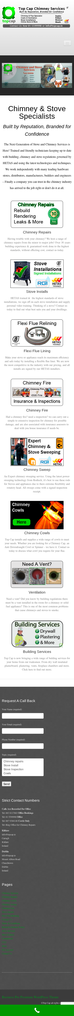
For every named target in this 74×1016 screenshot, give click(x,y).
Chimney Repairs (9, 896)
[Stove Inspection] (22, 769)
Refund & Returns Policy (13, 926)
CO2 (4, 942)
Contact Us (7, 919)
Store (4, 945)
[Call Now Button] (37, 1010)
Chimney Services (10, 892)
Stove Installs (8, 911)
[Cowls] (22, 773)
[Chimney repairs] (22, 761)
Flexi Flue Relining (10, 915)
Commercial (7, 938)
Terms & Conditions (11, 923)
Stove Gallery (8, 934)
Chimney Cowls (9, 900)
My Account (7, 949)
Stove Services (8, 930)
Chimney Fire (8, 908)
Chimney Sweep (9, 904)
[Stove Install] (22, 765)
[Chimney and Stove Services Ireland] (37, 16)
